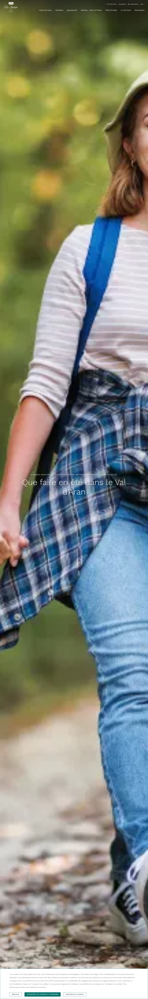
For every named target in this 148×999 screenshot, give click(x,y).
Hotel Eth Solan (45, 10)
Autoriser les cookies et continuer (42, 994)
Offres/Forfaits (111, 10)
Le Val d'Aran (126, 10)
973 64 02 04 (111, 4)
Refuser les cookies (75, 994)
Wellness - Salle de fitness (91, 10)
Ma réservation (133, 4)
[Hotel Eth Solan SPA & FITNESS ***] (11, 7)
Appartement (72, 10)
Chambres (59, 10)
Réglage (15, 994)
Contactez (122, 4)
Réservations (139, 10)
